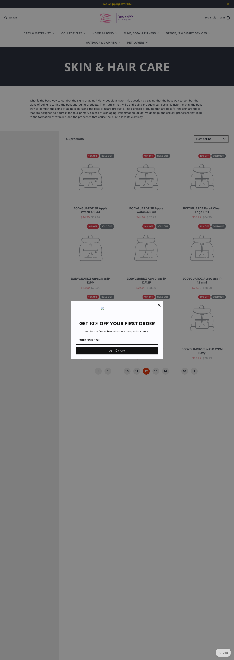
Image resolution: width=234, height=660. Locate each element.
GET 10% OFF (117, 351)
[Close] (159, 305)
